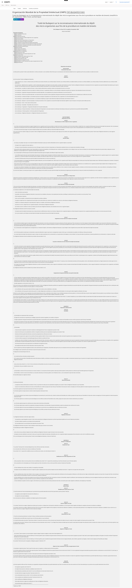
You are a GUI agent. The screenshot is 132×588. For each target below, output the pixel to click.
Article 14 (16, 53)
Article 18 (16, 59)
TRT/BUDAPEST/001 (76, 12)
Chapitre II (15, 46)
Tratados (19, 8)
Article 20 (16, 62)
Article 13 (16, 52)
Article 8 (15, 43)
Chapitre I (15, 36)
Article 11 (16, 48)
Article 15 (16, 56)
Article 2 (15, 35)
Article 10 (16, 47)
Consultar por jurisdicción (33, 8)
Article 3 (15, 37)
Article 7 (15, 42)
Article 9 (15, 45)
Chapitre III (15, 51)
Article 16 (16, 57)
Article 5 (15, 40)
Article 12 (16, 50)
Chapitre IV (15, 54)
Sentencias (25, 8)
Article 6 (15, 41)
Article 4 (15, 38)
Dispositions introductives (18, 32)
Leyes (14, 8)
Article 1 (15, 33)
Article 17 (16, 58)
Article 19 (16, 61)
